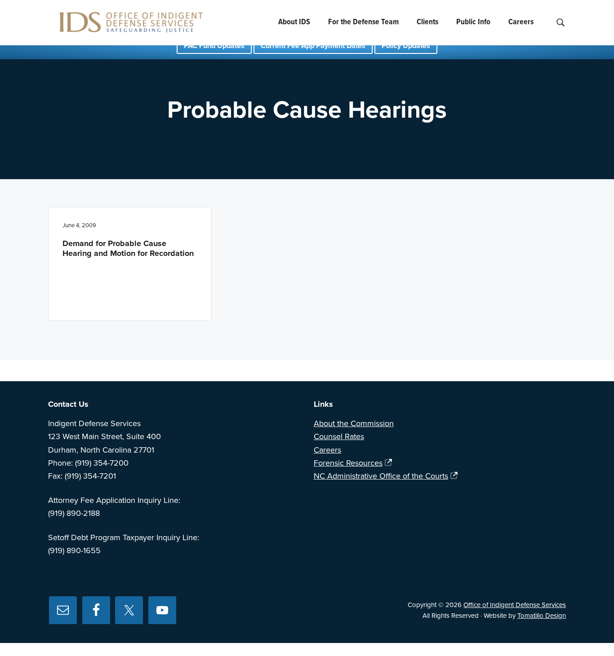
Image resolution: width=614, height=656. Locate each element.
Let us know (432, 370)
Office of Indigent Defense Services (514, 605)
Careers (327, 450)
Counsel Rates (339, 436)
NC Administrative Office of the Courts (381, 476)
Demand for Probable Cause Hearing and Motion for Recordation (128, 248)
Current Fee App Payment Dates (313, 45)
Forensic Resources (348, 463)
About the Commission (354, 423)
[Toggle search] (560, 22)
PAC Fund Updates (214, 45)
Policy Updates (406, 45)
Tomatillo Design (541, 616)
